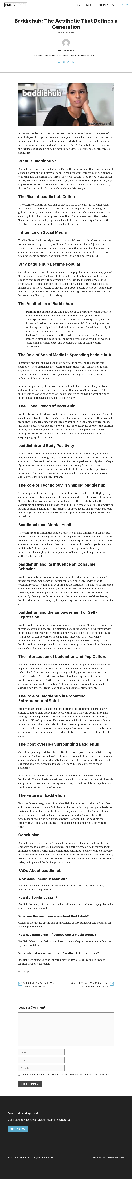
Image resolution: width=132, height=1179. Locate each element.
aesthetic (23, 367)
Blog (88, 5)
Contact (103, 5)
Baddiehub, (34, 184)
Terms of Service (116, 1157)
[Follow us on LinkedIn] (127, 4)
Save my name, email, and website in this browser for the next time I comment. (66, 1074)
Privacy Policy (98, 1157)
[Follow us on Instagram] (123, 4)
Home (79, 5)
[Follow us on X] (119, 4)
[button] (113, 5)
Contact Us (17, 1129)
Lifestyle (26, 971)
